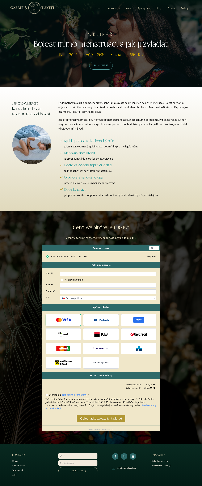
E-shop (185, 8)
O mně (171, 8)
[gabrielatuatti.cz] (32, 8)
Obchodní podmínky (159, 461)
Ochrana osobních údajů (161, 466)
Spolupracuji (17, 470)
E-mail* (49, 273)
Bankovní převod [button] (101, 362)
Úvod (98, 8)
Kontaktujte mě (18, 466)
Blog (158, 8)
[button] (63, 320)
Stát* (48, 297)
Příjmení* (50, 291)
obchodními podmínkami (74, 394)
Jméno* (49, 284)
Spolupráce (144, 8)
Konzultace (114, 8)
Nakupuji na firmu (73, 279)
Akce (128, 8)
